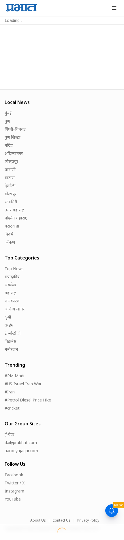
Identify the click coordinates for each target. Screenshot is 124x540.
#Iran (10, 392)
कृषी (8, 317)
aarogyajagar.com (21, 450)
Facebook (14, 475)
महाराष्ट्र (10, 292)
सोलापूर (10, 193)
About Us (38, 520)
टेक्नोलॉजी (13, 333)
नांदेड (9, 145)
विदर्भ (9, 234)
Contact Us (61, 520)
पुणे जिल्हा (12, 137)
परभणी (10, 169)
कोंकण (10, 242)
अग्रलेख (10, 284)
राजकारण (12, 301)
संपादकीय (12, 276)
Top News (14, 268)
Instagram (14, 491)
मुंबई (8, 113)
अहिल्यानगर (14, 153)
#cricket (12, 408)
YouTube (13, 499)
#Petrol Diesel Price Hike (28, 400)
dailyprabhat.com (21, 442)
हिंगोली (10, 185)
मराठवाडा (12, 226)
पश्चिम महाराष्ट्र (16, 218)
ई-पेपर (9, 434)
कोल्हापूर (11, 161)
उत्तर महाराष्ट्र (14, 210)
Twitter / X (15, 483)
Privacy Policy (88, 520)
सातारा (10, 177)
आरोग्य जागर (15, 309)
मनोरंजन (11, 349)
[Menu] (114, 8)
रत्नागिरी (11, 201)
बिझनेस (10, 341)
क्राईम (9, 325)
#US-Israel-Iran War (23, 383)
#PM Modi (14, 375)
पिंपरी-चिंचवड (15, 129)
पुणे (7, 121)
